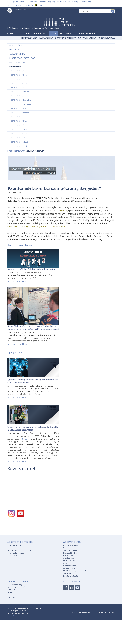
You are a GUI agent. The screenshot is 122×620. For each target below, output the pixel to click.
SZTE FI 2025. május (19, 129)
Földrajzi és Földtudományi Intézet (21, 550)
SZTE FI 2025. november (21, 104)
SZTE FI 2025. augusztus (20, 117)
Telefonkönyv (86, 2)
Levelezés (11, 592)
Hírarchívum (15, 66)
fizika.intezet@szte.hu (22, 616)
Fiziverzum (65, 33)
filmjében (25, 439)
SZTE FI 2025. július (19, 121)
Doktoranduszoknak (65, 38)
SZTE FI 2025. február (20, 142)
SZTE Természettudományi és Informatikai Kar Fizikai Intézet (33, 28)
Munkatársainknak (87, 38)
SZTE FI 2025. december (21, 100)
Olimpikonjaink (69, 568)
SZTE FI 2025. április (19, 134)
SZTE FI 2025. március (20, 138)
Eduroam (11, 590)
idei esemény (61, 210)
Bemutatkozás (69, 548)
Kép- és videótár (17, 62)
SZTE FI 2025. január (19, 146)
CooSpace (33, 2)
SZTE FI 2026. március (20, 87)
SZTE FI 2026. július (19, 71)
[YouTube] (77, 587)
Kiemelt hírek (15, 46)
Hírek (53, 33)
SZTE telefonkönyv (15, 585)
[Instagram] (71, 587)
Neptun (23, 2)
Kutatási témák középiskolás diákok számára (31, 269)
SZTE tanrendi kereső (16, 587)
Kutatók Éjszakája (85, 33)
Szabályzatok (68, 573)
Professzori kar (69, 560)
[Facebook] (65, 587)
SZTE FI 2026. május (19, 79)
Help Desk (11, 597)
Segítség (51, 2)
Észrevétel (61, 2)
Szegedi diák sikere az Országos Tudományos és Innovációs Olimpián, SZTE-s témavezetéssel (33, 327)
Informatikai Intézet (15, 553)
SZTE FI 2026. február (20, 92)
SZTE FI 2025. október (20, 108)
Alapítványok (68, 558)
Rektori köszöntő (70, 545)
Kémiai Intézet (13, 555)
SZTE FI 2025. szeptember (21, 113)
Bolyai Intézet (13, 548)
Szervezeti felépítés (71, 550)
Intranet (10, 595)
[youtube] (21, 513)
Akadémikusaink (69, 563)
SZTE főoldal (12, 2)
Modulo (42, 2)
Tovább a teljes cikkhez (17, 281)
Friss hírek (14, 50)
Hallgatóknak (46, 38)
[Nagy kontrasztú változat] (36, 5)
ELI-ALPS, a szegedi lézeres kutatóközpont (80, 571)
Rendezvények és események (22, 58)
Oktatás (26, 33)
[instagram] (12, 513)
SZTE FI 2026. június (19, 75)
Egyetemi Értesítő (70, 576)
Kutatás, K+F (40, 33)
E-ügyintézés (68, 555)
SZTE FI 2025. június (19, 125)
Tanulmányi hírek (17, 54)
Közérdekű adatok (70, 553)
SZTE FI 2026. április (19, 83)
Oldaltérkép (73, 2)
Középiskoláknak (106, 38)
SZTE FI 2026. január (19, 96)
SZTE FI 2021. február (35, 151)
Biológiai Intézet (14, 545)
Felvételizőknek (29, 38)
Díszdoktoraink (69, 566)
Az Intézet (12, 33)
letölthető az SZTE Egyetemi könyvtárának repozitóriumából (36, 226)
